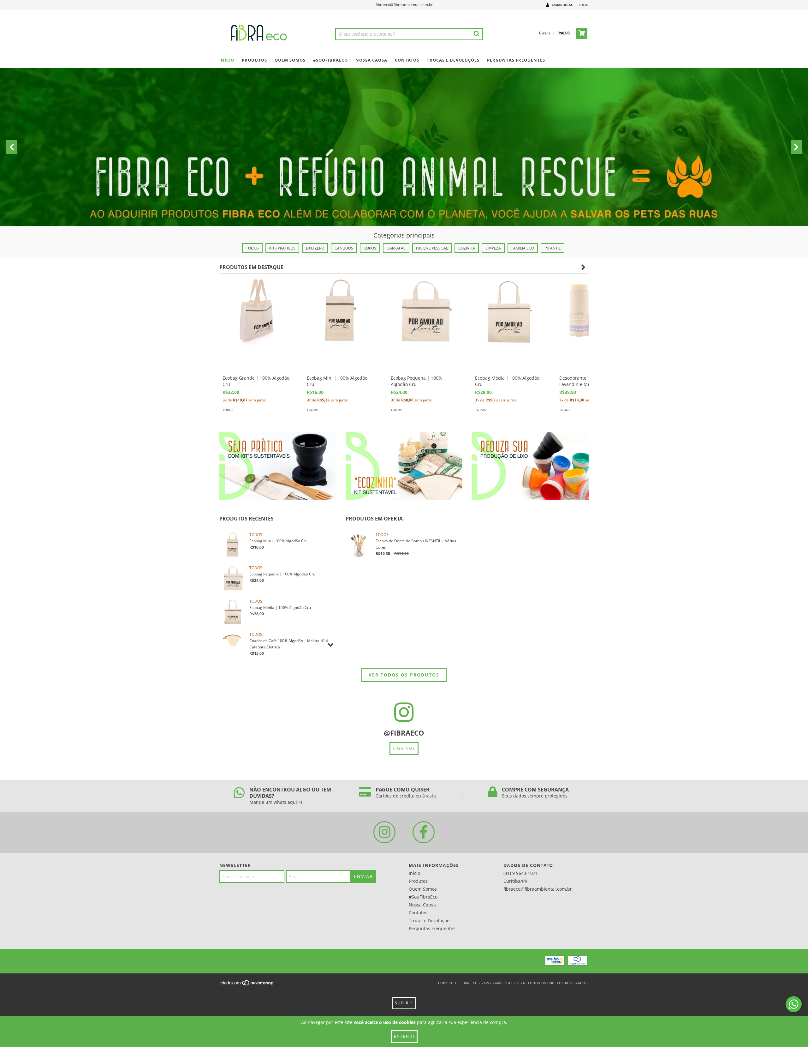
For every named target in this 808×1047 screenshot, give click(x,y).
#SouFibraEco (330, 60)
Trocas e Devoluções (453, 60)
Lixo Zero (315, 248)
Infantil (552, 248)
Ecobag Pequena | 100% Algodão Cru (282, 574)
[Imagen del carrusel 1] (404, 173)
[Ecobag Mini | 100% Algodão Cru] (341, 311)
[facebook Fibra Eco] (424, 832)
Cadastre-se (562, 5)
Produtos (254, 60)
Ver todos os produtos (404, 675)
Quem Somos (290, 60)
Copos (370, 248)
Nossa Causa (371, 60)
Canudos (344, 248)
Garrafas (396, 248)
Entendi (404, 1036)
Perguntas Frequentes (516, 60)
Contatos (407, 60)
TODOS (252, 248)
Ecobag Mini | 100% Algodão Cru (278, 541)
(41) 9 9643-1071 (520, 873)
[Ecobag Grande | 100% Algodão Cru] (257, 311)
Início (226, 60)
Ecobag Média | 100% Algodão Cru (280, 607)
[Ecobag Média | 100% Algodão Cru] (509, 311)
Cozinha (466, 248)
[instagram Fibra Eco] (384, 832)
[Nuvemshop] (247, 984)
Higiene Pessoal (432, 248)
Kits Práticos (282, 248)
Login (584, 5)
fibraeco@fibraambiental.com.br (404, 4)
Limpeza (493, 248)
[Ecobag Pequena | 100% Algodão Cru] (425, 311)
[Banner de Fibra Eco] (277, 466)
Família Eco (522, 248)
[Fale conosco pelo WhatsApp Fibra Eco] (794, 1004)
